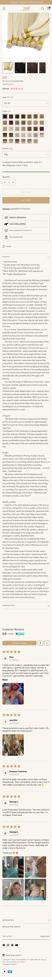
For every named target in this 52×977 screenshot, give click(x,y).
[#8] (23, 122)
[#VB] (35, 141)
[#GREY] (35, 135)
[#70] (17, 135)
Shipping (6, 208)
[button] (13, 694)
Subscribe (45, 936)
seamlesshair (8, 84)
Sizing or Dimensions (17, 217)
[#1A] (11, 116)
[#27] (23, 128)
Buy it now (26, 200)
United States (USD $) (13, 955)
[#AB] (4, 141)
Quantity (6, 177)
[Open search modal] (42, 8)
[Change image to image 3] (32, 67)
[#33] (35, 128)
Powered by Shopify (9, 964)
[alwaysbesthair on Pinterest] (12, 945)
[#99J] (11, 122)
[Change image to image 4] (44, 67)
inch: (8, 97)
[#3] (29, 116)
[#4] (35, 116)
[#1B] (17, 116)
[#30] (29, 128)
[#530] (41, 128)
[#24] (17, 128)
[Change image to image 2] (20, 67)
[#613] (23, 135)
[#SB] (41, 135)
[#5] (41, 116)
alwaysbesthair (21, 959)
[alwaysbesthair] (26, 8)
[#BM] (4, 135)
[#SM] (23, 141)
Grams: (7, 148)
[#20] (4, 128)
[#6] (4, 122)
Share (8, 246)
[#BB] (29, 141)
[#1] (4, 116)
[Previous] (4, 2)
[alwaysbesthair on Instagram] (8, 945)
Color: (6, 111)
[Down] (48, 67)
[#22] (11, 128)
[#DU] (11, 135)
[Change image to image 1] (8, 67)
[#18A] (41, 122)
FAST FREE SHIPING (17, 223)
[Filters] (40, 643)
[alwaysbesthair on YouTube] (16, 945)
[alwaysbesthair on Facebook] (4, 945)
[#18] (35, 122)
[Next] (48, 2)
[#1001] (29, 135)
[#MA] (17, 141)
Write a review (19, 643)
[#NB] (11, 141)
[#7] (17, 122)
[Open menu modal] (4, 8)
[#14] (29, 122)
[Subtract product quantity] (5, 182)
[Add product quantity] (13, 182)
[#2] (23, 116)
